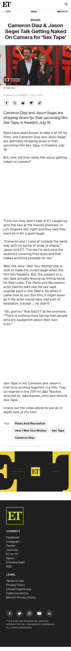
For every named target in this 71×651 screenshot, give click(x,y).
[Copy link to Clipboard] (40, 103)
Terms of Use (15, 581)
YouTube (12, 550)
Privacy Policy (15, 585)
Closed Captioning (18, 589)
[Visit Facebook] (9, 614)
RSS (9, 567)
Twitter (11, 546)
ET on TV (12, 554)
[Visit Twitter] (19, 614)
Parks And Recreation (30, 423)
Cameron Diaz (24, 438)
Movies (35, 20)
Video (34, 11)
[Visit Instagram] (29, 614)
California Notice (17, 593)
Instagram (13, 542)
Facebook (12, 537)
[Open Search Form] (66, 4)
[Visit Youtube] (39, 613)
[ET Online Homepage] (8, 4)
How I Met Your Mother (31, 430)
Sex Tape (58, 430)
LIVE (8, 11)
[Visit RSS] (49, 614)
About (10, 558)
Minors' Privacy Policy (21, 597)
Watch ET (62, 11)
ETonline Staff (15, 562)
